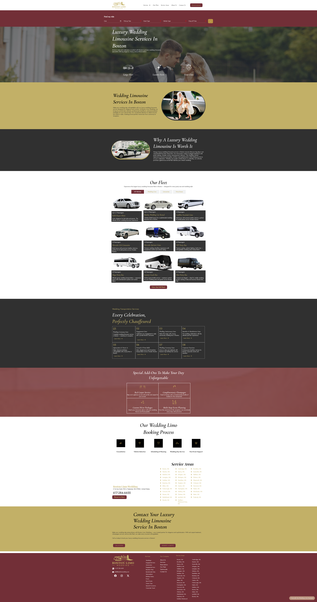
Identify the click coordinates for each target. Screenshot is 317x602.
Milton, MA (165, 486)
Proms (147, 579)
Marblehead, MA (167, 497)
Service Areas (165, 5)
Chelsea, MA (181, 494)
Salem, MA (196, 494)
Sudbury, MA (181, 491)
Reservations (164, 565)
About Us (174, 5)
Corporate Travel (150, 588)
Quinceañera (149, 574)
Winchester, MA (197, 491)
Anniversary (149, 565)
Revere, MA (165, 494)
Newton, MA (166, 472)
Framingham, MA (182, 489)
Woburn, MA (197, 477)
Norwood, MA (197, 486)
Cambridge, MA (182, 469)
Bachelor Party (149, 570)
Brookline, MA (197, 469)
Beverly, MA (165, 500)
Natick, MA (196, 489)
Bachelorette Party (150, 572)
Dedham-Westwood (182, 599)
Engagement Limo (150, 563)
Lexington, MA (166, 477)
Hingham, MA (182, 483)
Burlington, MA (182, 477)
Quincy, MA (181, 472)
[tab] (137, 192)
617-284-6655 (122, 493)
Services (145, 5)
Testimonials (163, 569)
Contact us (182, 5)
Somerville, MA (197, 472)
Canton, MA (181, 486)
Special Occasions (151, 586)
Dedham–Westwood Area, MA (182, 502)
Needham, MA (182, 480)
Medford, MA (166, 475)
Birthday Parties (150, 576)
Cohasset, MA (197, 483)
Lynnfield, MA (182, 497)
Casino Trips (149, 583)
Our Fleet (156, 5)
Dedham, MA (166, 480)
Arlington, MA (182, 475)
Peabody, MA (197, 497)
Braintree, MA (166, 483)
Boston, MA (165, 469)
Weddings (148, 560)
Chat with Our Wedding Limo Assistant (302, 598)
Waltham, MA (197, 475)
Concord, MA (166, 491)
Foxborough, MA (167, 489)
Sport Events (149, 581)
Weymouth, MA (197, 480)
